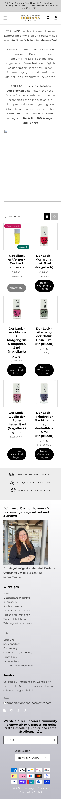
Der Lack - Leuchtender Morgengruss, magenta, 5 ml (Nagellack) (17, 340)
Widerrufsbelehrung (15, 619)
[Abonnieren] (53, 740)
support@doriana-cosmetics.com (29, 703)
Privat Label (10, 656)
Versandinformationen (16, 614)
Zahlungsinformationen (17, 623)
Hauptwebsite (11, 661)
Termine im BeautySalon (18, 665)
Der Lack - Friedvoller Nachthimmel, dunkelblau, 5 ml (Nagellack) (44, 424)
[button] (48, 18)
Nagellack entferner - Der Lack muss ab (16, 261)
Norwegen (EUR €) (29, 757)
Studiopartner (11, 644)
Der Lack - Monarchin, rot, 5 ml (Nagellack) (44, 261)
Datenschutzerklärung (16, 597)
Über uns (8, 639)
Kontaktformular (13, 606)
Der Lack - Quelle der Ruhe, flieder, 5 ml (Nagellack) (17, 420)
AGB (6, 593)
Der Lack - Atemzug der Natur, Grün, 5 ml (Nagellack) (44, 336)
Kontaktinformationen (16, 610)
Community (10, 648)
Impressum (10, 601)
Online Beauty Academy (17, 652)
